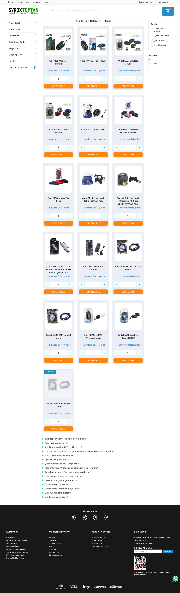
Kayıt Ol (52, 546)
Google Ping (54, 552)
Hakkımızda (11, 537)
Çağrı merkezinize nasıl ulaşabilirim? (63, 463)
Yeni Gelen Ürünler (98, 537)
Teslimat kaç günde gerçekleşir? (61, 480)
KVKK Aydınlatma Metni (15, 555)
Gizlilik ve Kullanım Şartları (17, 552)
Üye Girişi (52, 540)
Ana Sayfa (81, 21)
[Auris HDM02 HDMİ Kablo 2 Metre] (48, 413)
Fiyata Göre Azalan (159, 30)
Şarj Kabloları (15, 48)
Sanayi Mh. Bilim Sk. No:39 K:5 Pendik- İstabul (152, 537)
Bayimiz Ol (166, 2)
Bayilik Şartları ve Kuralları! (17, 540)
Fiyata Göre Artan (161, 36)
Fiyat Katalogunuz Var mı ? (58, 459)
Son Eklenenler (160, 45)
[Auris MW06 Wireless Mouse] (59, 111)
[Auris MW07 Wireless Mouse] (128, 42)
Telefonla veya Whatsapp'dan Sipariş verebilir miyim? (71, 468)
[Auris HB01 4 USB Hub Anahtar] (93, 248)
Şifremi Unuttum (55, 543)
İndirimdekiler (96, 540)
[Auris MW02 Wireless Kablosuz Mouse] (128, 111)
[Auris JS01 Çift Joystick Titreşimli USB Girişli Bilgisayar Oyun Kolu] (128, 179)
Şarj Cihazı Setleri (17, 42)
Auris (155, 63)
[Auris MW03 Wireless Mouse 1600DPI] (128, 316)
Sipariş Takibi (23, 2)
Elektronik (95, 21)
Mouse (107, 21)
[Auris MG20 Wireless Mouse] (59, 42)
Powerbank (14, 35)
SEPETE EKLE (58, 86)
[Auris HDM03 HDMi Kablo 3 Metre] (59, 316)
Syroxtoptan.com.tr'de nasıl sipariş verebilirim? (68, 472)
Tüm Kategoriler (55, 555)
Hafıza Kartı (14, 29)
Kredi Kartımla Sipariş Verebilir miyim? (63, 447)
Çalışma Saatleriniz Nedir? (58, 492)
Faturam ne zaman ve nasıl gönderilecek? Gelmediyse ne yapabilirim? (79, 451)
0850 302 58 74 (140, 540)
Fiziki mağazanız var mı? (56, 443)
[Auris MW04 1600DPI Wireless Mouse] (93, 316)
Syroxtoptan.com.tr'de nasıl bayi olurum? (65, 438)
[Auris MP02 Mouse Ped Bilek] (59, 179)
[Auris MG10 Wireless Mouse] (93, 42)
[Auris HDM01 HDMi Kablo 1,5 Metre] (128, 248)
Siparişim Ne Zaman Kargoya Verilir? (62, 488)
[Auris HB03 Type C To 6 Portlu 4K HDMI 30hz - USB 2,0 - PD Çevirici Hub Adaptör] (59, 248)
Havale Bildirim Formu (15, 558)
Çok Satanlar (159, 40)
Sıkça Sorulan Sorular (100, 546)
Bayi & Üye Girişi (148, 2)
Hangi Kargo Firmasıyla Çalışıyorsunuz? (64, 476)
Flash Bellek (14, 23)
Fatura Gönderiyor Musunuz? (59, 455)
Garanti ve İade (12, 546)
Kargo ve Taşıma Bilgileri (16, 549)
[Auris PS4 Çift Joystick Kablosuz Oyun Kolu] (93, 179)
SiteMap (36, 2)
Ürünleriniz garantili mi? (56, 484)
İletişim (11, 2)
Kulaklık (13, 61)
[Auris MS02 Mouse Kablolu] (93, 111)
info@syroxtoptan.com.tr (144, 543)
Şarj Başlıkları (15, 54)
